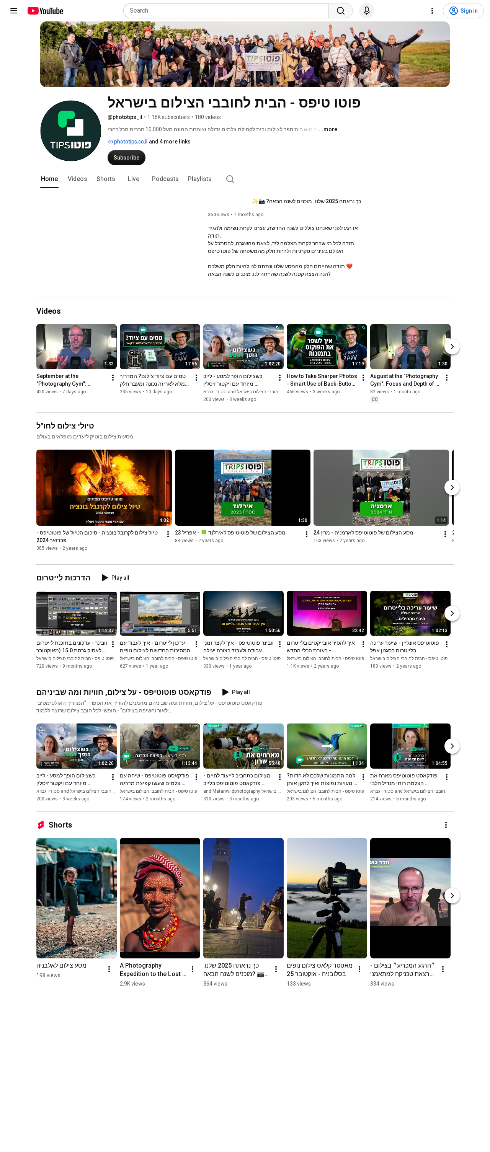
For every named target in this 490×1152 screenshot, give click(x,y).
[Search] (340, 10)
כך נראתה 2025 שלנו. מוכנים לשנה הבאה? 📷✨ (306, 201)
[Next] (452, 347)
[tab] (49, 179)
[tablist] (245, 179)
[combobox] (228, 10)
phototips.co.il (130, 142)
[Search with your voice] (366, 10)
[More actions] (113, 378)
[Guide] (13, 10)
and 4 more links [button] (170, 142)
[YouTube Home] (45, 10)
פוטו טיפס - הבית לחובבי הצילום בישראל (75, 658)
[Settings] (432, 10)
